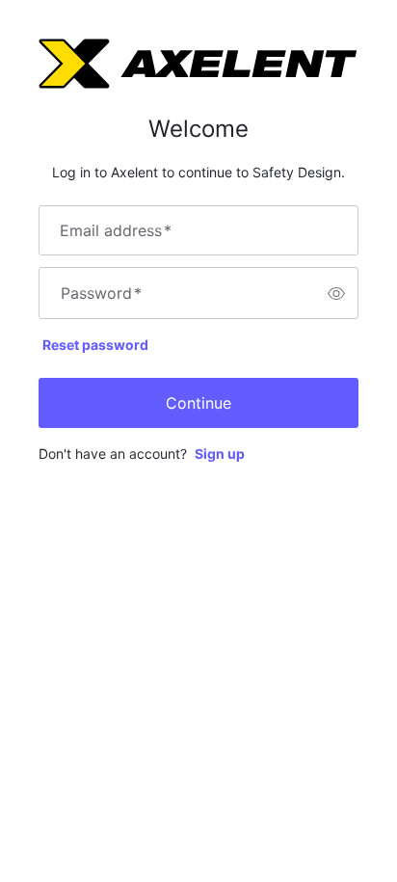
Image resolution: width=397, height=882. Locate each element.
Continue (198, 403)
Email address (116, 230)
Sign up (220, 453)
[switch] (336, 293)
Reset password (95, 344)
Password (101, 293)
